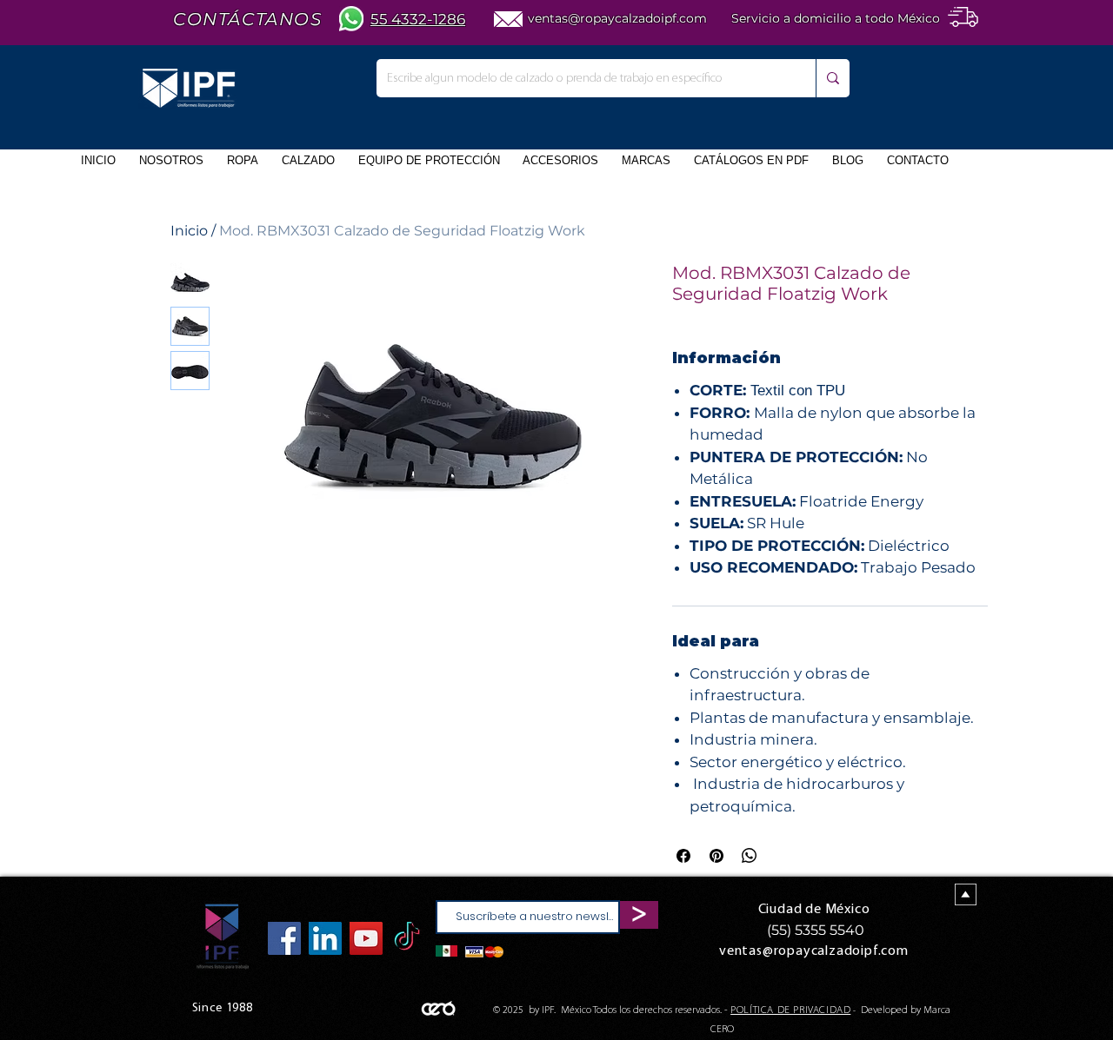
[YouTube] (366, 938)
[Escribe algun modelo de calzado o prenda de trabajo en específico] (833, 78)
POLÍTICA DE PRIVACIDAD (790, 1010)
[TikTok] (406, 938)
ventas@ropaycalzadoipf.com (617, 18)
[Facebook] (284, 938)
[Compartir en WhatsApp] (749, 855)
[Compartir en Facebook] (683, 855)
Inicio (189, 230)
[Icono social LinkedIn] (325, 938)
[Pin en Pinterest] (716, 855)
